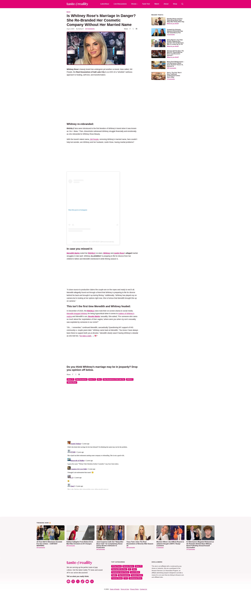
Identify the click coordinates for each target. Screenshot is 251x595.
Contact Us (143, 589)
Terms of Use (125, 589)
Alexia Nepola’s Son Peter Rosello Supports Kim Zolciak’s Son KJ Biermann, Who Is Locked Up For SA (175, 42)
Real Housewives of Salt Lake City (114, 379)
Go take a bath (85, 336)
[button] (182, 4)
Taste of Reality (114, 589)
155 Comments (171, 68)
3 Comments (171, 34)
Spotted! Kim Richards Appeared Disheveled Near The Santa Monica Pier (175, 31)
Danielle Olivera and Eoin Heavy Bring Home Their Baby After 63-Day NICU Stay (175, 20)
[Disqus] (102, 413)
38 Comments (130, 547)
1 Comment (159, 547)
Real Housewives (81, 379)
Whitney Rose (72, 382)
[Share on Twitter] (133, 29)
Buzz (68, 12)
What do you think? (173, 23)
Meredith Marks (73, 253)
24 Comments (100, 549)
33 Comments (41, 547)
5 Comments (171, 79)
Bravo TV (70, 379)
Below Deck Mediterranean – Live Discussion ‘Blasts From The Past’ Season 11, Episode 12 (175, 64)
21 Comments (90, 29)
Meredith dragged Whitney (77, 314)
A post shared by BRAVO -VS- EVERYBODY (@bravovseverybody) (93, 241)
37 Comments (190, 549)
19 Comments (70, 545)
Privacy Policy (134, 589)
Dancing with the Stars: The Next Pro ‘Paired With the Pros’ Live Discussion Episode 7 (175, 53)
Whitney (106, 253)
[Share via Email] (136, 28)
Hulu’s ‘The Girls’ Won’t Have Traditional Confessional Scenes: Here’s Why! (174, 75)
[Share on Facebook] (130, 29)
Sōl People (94, 139)
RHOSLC (91, 253)
